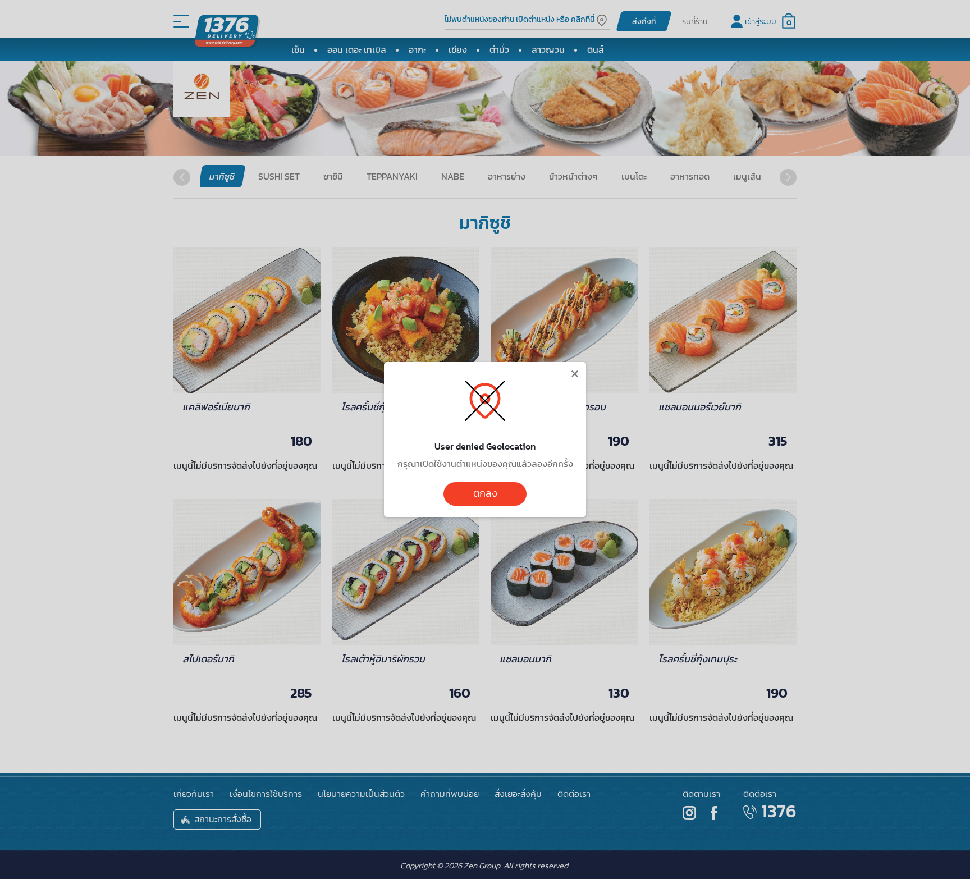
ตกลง (485, 493)
